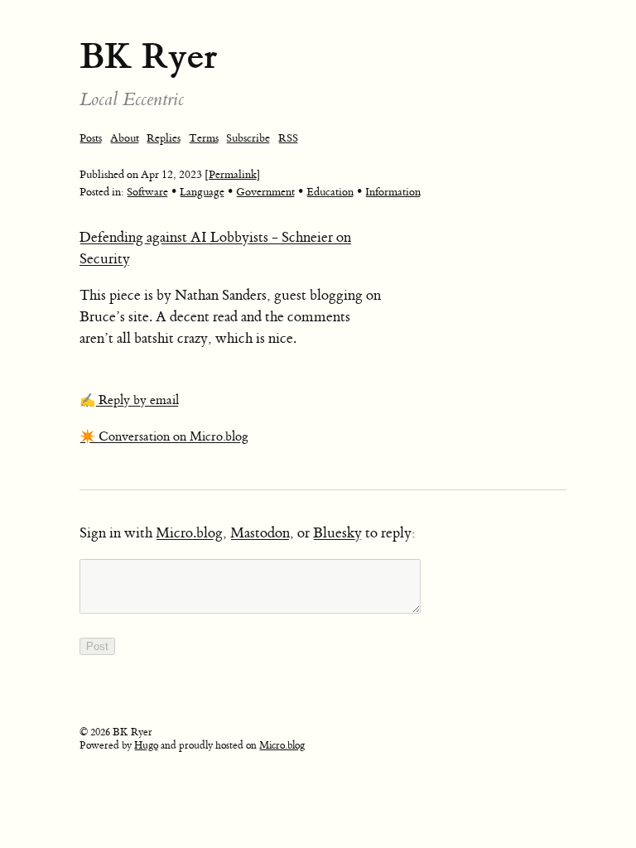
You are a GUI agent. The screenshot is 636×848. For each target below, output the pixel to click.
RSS (288, 138)
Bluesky (337, 533)
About (124, 138)
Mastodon (260, 533)
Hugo (146, 745)
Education (330, 192)
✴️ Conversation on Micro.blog (164, 437)
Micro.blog (189, 533)
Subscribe (248, 138)
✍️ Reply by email (129, 400)
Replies (164, 138)
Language (202, 192)
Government (265, 192)
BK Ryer (149, 56)
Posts (91, 138)
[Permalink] (233, 174)
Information (393, 192)
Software (147, 192)
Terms (204, 138)
